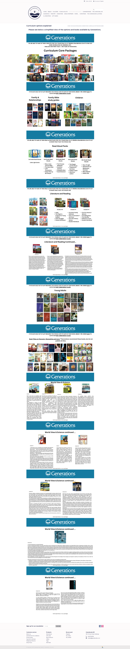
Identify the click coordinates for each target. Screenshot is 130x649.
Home (45, 11)
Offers (47, 639)
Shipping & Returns (31, 640)
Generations (85, 25)
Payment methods (30, 639)
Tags (47, 640)
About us (28, 634)
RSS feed (48, 642)
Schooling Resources (75, 11)
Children (55, 11)
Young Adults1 (63, 11)
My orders (68, 635)
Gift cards (55, 16)
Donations (60, 13)
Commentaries (87, 11)
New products (49, 637)
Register (68, 634)
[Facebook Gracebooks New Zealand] (100, 626)
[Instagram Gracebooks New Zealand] (102, 626)
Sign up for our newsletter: (34, 626)
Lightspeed (51, 647)
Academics (46, 13)
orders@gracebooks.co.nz (94, 638)
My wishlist (68, 637)
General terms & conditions (32, 635)
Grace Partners (68, 13)
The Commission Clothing (94, 13)
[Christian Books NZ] (34, 13)
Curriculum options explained (96, 25)
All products (49, 634)
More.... (77, 13)
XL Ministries (47, 16)
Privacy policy (29, 637)
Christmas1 (83, 13)
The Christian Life (97, 11)
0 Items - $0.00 (88, 1)
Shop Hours (29, 642)
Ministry (53, 13)
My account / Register (99, 1)
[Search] (94, 10)
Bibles (50, 11)
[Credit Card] (102, 647)
